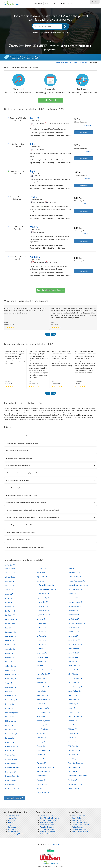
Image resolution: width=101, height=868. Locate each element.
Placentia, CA (41, 788)
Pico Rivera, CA (42, 784)
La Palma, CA (41, 632)
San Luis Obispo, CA (75, 627)
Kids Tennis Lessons (46, 822)
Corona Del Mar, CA (12, 674)
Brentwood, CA (10, 632)
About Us (11, 820)
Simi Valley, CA (73, 674)
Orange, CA (41, 746)
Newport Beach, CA (43, 712)
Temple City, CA (73, 712)
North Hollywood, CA (44, 720)
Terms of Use (12, 829)
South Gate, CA (73, 682)
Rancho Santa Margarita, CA (78, 585)
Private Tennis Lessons (47, 816)
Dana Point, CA (10, 695)
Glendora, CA (9, 755)
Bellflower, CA (10, 615)
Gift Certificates (13, 816)
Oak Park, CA (41, 737)
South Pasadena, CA (75, 687)
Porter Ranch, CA (74, 572)
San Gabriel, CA (73, 619)
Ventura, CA (72, 742)
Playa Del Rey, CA (43, 793)
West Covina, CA (74, 750)
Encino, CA (9, 725)
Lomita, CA (40, 649)
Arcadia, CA (9, 590)
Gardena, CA (9, 742)
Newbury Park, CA (43, 708)
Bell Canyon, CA (10, 611)
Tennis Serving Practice (79, 820)
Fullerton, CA (9, 738)
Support (11, 822)
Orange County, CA (43, 750)
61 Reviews (87, 125)
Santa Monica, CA (74, 649)
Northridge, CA (42, 725)
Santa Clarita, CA (74, 640)
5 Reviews (87, 204)
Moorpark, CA (42, 704)
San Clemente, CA (74, 606)
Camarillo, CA (10, 649)
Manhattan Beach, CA (44, 670)
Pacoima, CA (41, 759)
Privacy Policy (13, 831)
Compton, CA (10, 670)
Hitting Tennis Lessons (47, 829)
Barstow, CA (9, 607)
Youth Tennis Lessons (47, 825)
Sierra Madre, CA (74, 666)
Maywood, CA (42, 678)
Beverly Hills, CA (11, 624)
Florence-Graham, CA (12, 729)
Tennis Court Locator (79, 816)
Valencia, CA (72, 729)
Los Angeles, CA (9, 565)
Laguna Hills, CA (42, 602)
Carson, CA (9, 653)
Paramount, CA (42, 776)
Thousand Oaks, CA (75, 716)
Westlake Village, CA (75, 763)
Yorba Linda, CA (73, 788)
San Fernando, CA (74, 615)
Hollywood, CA (10, 784)
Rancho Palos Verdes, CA (76, 581)
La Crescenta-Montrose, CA (46, 589)
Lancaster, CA (41, 627)
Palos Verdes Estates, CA (45, 767)
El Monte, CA (9, 717)
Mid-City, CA (41, 682)
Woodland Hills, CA (75, 784)
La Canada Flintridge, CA (45, 585)
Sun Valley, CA (73, 704)
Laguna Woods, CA (43, 615)
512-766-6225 (57, 844)
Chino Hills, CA (10, 666)
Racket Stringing (77, 827)
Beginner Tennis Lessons (48, 820)
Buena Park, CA (10, 636)
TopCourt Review (46, 834)
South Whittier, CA (74, 691)
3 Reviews (87, 234)
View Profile (83, 132)
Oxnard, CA (41, 754)
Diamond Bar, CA (11, 700)
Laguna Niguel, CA (43, 610)
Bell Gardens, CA (11, 619)
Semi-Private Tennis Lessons (49, 818)
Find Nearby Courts (13, 798)
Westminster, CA (74, 767)
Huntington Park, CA (44, 568)
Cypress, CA (9, 691)
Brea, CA (8, 628)
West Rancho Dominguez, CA (78, 776)
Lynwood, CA (41, 661)
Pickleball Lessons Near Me (81, 825)
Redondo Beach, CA (75, 589)
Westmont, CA (73, 771)
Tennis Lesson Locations (48, 831)
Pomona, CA (72, 568)
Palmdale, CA (41, 763)
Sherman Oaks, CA (74, 661)
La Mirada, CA (41, 623)
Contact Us (12, 827)
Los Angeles (83, 62)
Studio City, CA (73, 699)
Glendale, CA (9, 751)
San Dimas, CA (73, 610)
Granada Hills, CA (11, 759)
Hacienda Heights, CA (12, 763)
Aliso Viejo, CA (10, 577)
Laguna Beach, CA (43, 598)
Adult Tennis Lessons (47, 827)
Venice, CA (72, 737)
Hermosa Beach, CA (12, 776)
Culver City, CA (10, 687)
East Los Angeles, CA (12, 712)
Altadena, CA (9, 581)
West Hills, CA (73, 754)
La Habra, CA (41, 619)
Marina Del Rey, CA (43, 674)
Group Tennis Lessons (79, 822)
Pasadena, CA (41, 780)
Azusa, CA (8, 598)
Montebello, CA (42, 695)
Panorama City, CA (43, 771)
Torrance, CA (72, 720)
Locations (73, 62)
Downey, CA (9, 704)
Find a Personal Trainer (79, 829)
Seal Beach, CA (73, 657)
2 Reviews (87, 178)
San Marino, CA (73, 632)
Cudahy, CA (9, 683)
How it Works (38, 3)
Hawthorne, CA (10, 772)
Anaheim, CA (9, 585)
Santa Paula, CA (73, 653)
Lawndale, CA (41, 644)
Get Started (50, 100)
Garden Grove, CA (11, 746)
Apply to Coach (50, 3)
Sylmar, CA (72, 708)
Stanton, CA (72, 695)
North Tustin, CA (42, 729)
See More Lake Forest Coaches (50, 290)
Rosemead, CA (73, 598)
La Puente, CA (41, 636)
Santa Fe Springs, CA (75, 644)
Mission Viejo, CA (43, 687)
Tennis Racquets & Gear (80, 831)
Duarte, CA (9, 708)
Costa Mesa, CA (10, 679)
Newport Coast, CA (43, 716)
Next (53, 334)
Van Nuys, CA (73, 733)
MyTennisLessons (62, 62)
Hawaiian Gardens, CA (13, 768)
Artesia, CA (9, 594)
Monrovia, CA (41, 691)
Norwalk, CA (41, 733)
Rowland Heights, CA (75, 602)
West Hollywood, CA (75, 759)
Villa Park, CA (73, 746)
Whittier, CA (72, 780)
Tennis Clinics (76, 818)
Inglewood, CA (42, 577)
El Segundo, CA (10, 721)
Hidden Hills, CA (10, 780)
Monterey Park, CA (43, 699)
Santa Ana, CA (73, 636)
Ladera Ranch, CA (43, 593)
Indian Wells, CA (42, 572)
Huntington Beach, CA (13, 789)
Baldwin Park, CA (11, 602)
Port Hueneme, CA (74, 577)
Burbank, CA (9, 640)
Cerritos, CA (9, 657)
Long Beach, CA (42, 653)
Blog (9, 825)
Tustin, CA (71, 725)
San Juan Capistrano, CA (76, 623)
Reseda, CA (72, 593)
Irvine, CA (40, 581)
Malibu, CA (40, 666)
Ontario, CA (41, 742)
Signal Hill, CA (73, 670)
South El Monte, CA (75, 678)
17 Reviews (87, 151)
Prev (48, 334)
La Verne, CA (41, 640)
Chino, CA (8, 662)
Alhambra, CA (10, 573)
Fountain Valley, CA (12, 734)
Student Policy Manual (15, 834)
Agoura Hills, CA (10, 568)
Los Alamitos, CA (42, 657)
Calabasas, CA (10, 645)
